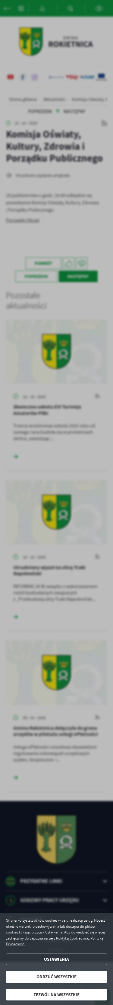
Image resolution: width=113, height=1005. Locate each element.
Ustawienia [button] (56, 959)
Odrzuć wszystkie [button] (56, 977)
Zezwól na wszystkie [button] (56, 995)
